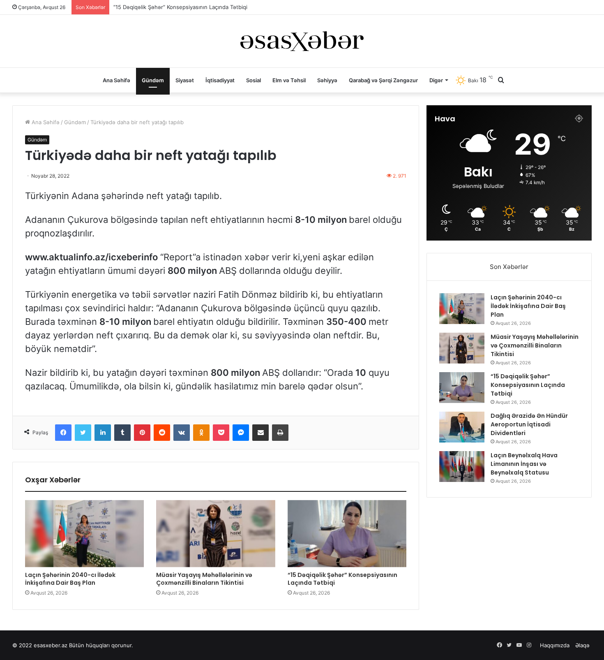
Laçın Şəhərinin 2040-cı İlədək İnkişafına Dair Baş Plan (70, 579)
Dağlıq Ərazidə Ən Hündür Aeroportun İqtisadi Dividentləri (529, 424)
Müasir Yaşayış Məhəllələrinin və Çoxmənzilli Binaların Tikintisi (204, 579)
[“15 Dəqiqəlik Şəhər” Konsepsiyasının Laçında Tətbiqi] (347, 533)
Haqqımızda (554, 645)
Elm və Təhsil (289, 80)
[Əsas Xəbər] (302, 41)
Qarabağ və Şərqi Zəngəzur (383, 80)
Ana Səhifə (116, 80)
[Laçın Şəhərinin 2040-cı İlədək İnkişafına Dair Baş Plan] (84, 533)
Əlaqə (582, 645)
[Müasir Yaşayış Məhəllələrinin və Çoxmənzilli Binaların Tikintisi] (215, 533)
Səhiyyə (327, 80)
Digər (436, 80)
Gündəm (153, 80)
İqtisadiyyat (220, 80)
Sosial (253, 80)
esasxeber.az (50, 645)
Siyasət (184, 80)
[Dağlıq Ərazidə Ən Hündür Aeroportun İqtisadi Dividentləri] (461, 427)
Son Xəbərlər (509, 267)
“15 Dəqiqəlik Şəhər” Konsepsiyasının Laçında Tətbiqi (180, 7)
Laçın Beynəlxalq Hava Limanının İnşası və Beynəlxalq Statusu (524, 464)
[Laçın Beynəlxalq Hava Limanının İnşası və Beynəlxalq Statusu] (461, 466)
